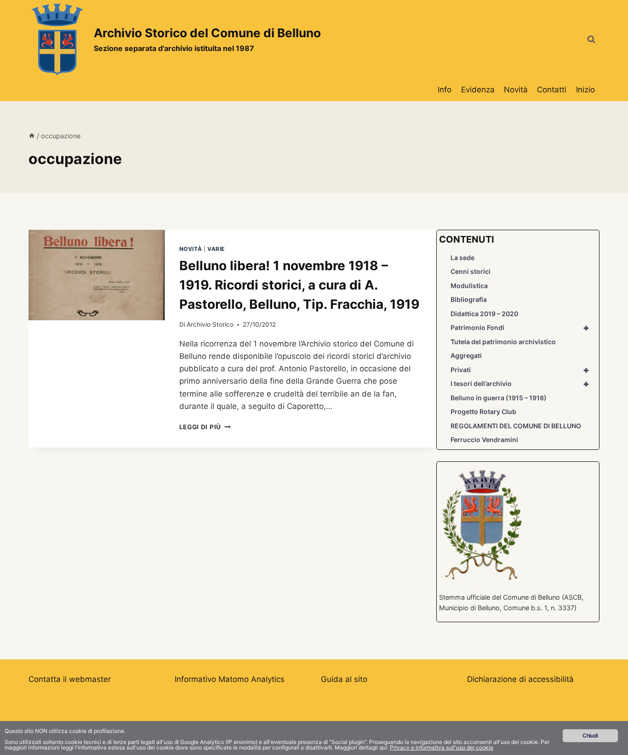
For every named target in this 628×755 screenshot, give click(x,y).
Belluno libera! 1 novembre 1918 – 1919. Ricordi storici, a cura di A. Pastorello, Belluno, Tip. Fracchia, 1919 (299, 285)
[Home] (32, 136)
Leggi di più (205, 427)
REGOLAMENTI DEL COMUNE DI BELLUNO (516, 426)
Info (444, 89)
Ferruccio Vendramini (484, 439)
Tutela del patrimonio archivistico (503, 342)
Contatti (551, 89)
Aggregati (466, 355)
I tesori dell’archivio (520, 383)
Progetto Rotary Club (483, 411)
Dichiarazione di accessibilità (520, 679)
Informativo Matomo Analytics (230, 679)
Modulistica (469, 286)
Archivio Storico (210, 324)
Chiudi (590, 735)
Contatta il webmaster (70, 679)
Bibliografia (469, 299)
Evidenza (478, 89)
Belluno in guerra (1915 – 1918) (499, 398)
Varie (216, 248)
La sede (462, 257)
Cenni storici (471, 271)
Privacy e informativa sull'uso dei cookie (441, 747)
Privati (520, 369)
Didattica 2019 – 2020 (484, 314)
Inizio (585, 89)
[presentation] (97, 275)
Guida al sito (344, 679)
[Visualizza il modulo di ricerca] (591, 39)
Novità (516, 89)
